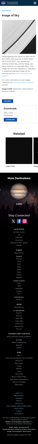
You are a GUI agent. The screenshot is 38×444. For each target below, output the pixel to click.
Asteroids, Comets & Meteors (19, 334)
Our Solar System (19, 232)
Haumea (19, 291)
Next (34, 194)
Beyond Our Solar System (19, 243)
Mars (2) (19, 315)
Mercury (19, 259)
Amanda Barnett (24, 427)
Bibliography (19, 395)
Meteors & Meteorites (19, 342)
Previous (4, 194)
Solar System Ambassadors (19, 379)
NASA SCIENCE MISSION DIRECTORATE (19, 406)
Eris (19, 294)
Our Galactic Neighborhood (11, 7)
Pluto (19, 283)
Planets (19, 250)
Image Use (19, 403)
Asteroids (19, 345)
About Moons (19, 307)
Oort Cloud (19, 240)
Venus (19, 261)
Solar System (19, 229)
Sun (19, 235)
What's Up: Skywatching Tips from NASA (19, 358)
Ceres (19, 286)
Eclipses (19, 245)
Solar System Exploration (11, 3)
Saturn (19, 272)
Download (10, 119)
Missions (19, 368)
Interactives (19, 374)
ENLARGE (7, 101)
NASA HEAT (19, 384)
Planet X (19, 299)
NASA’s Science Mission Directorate (18, 424)
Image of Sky (10, 166)
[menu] (35, 3)
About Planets (19, 253)
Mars (19, 267)
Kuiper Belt (19, 237)
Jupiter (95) (19, 318)
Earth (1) (19, 313)
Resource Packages (19, 382)
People (19, 366)
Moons (19, 304)
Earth (19, 264)
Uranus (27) (19, 323)
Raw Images (6, 10)
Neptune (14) (19, 326)
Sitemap (19, 411)
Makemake (19, 288)
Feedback (19, 398)
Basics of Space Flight (19, 376)
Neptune (19, 277)
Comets (19, 347)
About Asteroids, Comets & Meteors (19, 336)
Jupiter (19, 204)
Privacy (19, 401)
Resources (19, 360)
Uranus (19, 275)
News (19, 355)
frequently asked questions (23, 82)
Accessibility (19, 414)
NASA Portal (19, 408)
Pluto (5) (19, 329)
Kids (19, 371)
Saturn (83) (19, 321)
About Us (19, 393)
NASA (3, 3)
